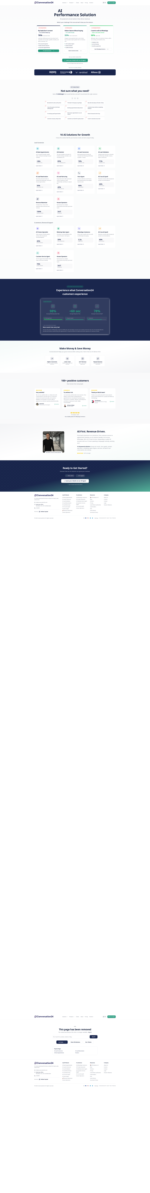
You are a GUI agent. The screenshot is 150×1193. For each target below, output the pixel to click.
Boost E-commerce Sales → (74, 50)
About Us (106, 497)
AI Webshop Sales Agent (81, 501)
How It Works (93, 510)
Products (71, 2)
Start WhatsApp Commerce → (100, 49)
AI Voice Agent (65, 508)
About (82, 2)
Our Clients (88, 1042)
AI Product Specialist (80, 499)
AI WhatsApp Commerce (81, 497)
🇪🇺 (85, 518)
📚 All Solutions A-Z (94, 497)
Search (93, 1037)
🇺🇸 (88, 518)
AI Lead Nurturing (66, 505)
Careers (105, 499)
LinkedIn (38, 508)
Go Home (61, 1042)
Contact (105, 501)
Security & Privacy (94, 512)
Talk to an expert (111, 2)
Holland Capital (44, 511)
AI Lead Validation (66, 501)
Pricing (86, 2)
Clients (77, 2)
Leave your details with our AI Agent (76, 60)
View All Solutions (75, 1042)
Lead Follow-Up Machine (95, 505)
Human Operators (66, 512)
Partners (91, 2)
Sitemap (96, 518)
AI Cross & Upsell (66, 506)
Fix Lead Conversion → (47, 50)
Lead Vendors (93, 506)
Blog (91, 499)
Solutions (64, 2)
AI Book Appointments (67, 497)
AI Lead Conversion (66, 499)
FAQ (91, 508)
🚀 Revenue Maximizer (67, 510)
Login (105, 503)
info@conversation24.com (41, 502)
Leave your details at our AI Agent (75, 481)
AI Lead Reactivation (66, 503)
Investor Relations (108, 505)
